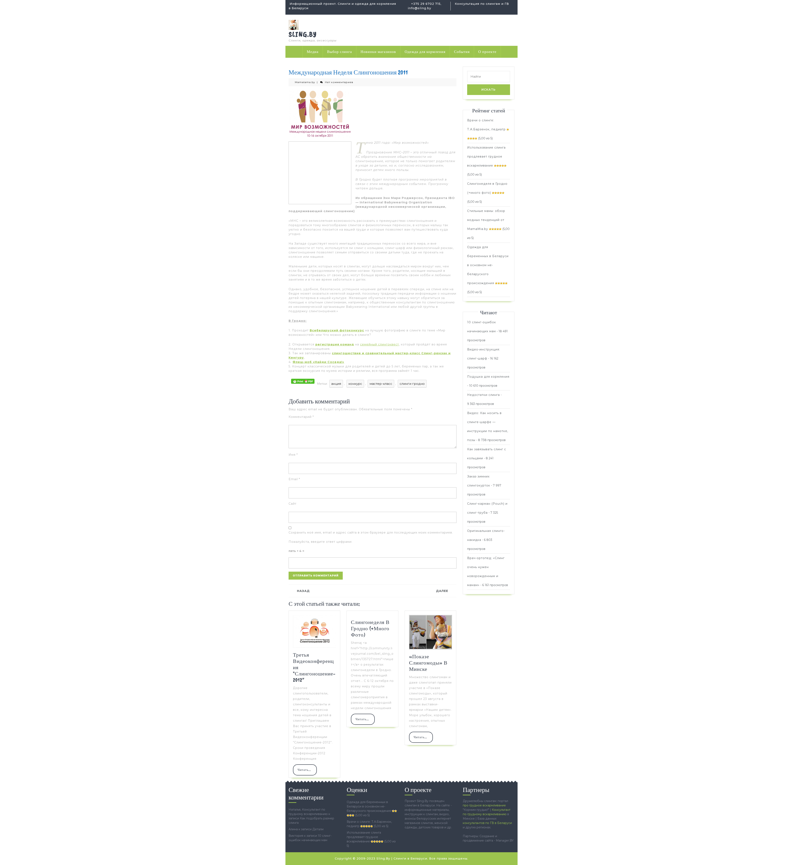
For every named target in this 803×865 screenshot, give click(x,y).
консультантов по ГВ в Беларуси (487, 823)
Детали (318, 829)
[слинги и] (294, 25)
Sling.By (303, 34)
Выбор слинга (339, 51)
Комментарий (301, 417)
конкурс (355, 384)
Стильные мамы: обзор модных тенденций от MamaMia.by (486, 220)
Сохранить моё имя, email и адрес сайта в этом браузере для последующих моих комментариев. (371, 532)
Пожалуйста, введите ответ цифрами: (320, 542)
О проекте (487, 51)
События (462, 51)
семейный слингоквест (379, 344)
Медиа (312, 51)
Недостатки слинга (483, 395)
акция (336, 384)
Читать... (307, 771)
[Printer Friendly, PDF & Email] (303, 381)
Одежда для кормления (425, 51)
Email (294, 479)
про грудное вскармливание (484, 805)
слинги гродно (412, 384)
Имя (293, 455)
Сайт (293, 504)
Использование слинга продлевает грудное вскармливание (486, 156)
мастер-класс (381, 384)
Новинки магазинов (378, 51)
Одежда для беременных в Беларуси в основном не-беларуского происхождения (488, 265)
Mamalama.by (305, 82)
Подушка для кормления (488, 377)
